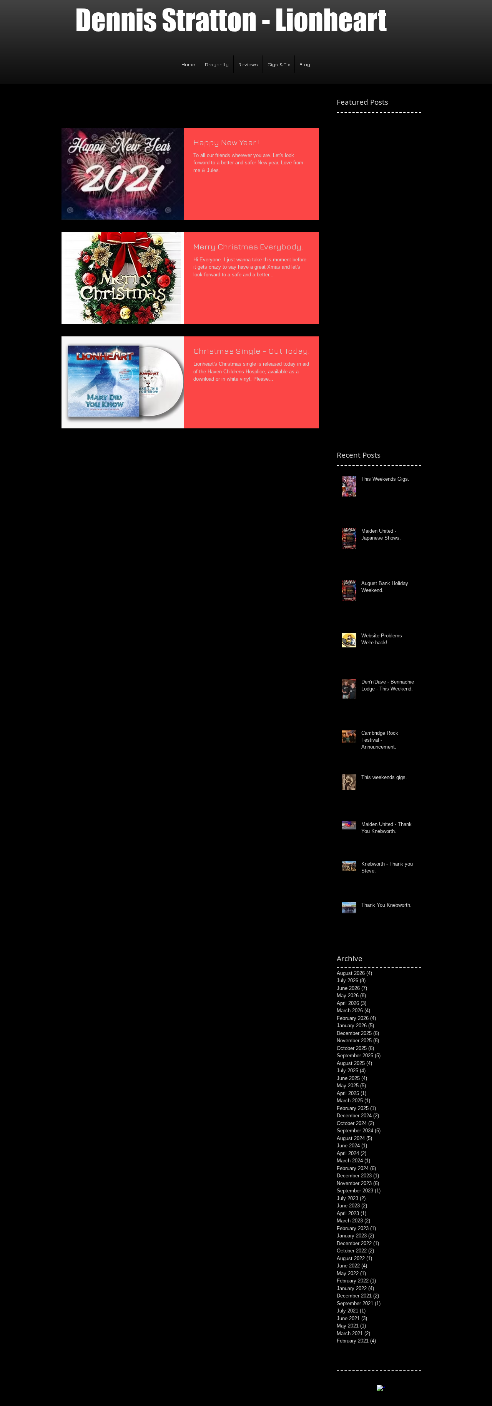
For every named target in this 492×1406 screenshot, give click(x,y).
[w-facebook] (381, 1389)
